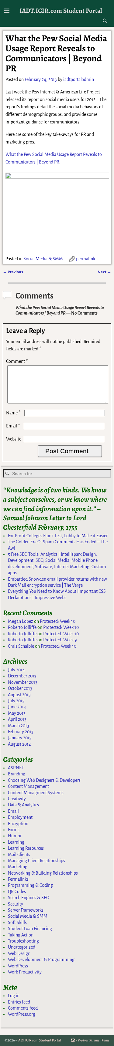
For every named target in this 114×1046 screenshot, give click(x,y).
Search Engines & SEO (28, 897)
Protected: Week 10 (57, 621)
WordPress (18, 965)
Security (15, 904)
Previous (13, 272)
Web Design (19, 953)
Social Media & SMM (43, 258)
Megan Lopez (20, 621)
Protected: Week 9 (60, 639)
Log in (13, 995)
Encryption (18, 823)
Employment (20, 817)
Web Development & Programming (41, 959)
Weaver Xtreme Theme (93, 1040)
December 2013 (22, 675)
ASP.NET (16, 767)
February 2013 (20, 731)
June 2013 (17, 706)
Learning (16, 842)
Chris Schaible (21, 646)
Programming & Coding (30, 885)
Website (13, 439)
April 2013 (17, 719)
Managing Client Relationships (36, 860)
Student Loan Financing (30, 928)
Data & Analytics (23, 804)
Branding (16, 773)
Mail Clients (19, 854)
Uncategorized (21, 947)
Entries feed (19, 1002)
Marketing (17, 866)
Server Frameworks (25, 910)
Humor (15, 835)
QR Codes (17, 891)
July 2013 (16, 700)
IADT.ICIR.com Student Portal (60, 10)
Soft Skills (17, 922)
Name (13, 412)
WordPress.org (21, 1014)
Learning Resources (26, 848)
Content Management (28, 786)
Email (13, 425)
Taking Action (20, 935)
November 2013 (22, 682)
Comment (17, 361)
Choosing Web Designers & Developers (44, 780)
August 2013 (19, 694)
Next (104, 272)
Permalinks (18, 879)
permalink (85, 258)
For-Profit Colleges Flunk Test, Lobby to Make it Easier (58, 535)
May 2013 (17, 713)
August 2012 (19, 744)
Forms (13, 829)
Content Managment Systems (36, 792)
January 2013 (20, 737)
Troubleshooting (23, 941)
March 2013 (18, 725)
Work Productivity (25, 972)
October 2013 (20, 688)
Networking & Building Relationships (43, 873)
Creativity (17, 798)
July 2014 (16, 669)
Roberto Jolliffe (22, 627)
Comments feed (23, 1008)
